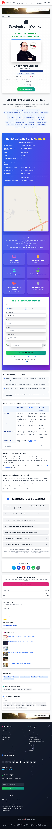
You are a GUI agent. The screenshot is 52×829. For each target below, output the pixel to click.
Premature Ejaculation (8, 679)
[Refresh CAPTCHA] (44, 345)
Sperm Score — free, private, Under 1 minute (12, 808)
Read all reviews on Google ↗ (10, 625)
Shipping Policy (6, 737)
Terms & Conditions (7, 733)
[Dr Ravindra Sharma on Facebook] (22, 85)
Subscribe (13, 788)
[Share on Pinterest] (23, 568)
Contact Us (33, 2)
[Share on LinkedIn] (28, 568)
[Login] (48, 2)
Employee (31, 750)
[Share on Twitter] (14, 568)
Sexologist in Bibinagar (27, 703)
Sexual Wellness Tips (25, 676)
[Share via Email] (38, 568)
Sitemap (5, 730)
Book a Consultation (26, 584)
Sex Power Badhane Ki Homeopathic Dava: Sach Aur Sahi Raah (22, 658)
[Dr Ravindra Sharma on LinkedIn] (24, 85)
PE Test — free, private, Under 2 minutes (11, 802)
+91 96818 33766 (7, 769)
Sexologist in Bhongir (17, 703)
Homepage (8, 2)
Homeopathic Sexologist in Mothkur (24, 689)
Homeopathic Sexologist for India (36, 741)
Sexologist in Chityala (30, 705)
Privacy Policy (37, 356)
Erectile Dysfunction (43, 676)
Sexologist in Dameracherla (9, 707)
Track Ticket (31, 748)
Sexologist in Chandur (20, 705)
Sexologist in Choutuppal (41, 705)
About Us (27, 2)
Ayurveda (20, 73)
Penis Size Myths (7, 676)
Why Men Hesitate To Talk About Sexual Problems (19, 663)
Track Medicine (39, 2)
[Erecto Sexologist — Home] (3, 2)
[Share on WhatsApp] (33, 568)
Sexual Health (34, 676)
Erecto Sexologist (31, 819)
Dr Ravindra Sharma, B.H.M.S (26, 549)
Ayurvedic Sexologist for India (35, 739)
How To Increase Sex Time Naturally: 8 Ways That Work (20, 652)
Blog (14, 2)
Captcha (8, 342)
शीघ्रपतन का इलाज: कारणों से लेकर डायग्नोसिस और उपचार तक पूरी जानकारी (21, 636)
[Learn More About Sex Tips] (26, 11)
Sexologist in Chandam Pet (9, 705)
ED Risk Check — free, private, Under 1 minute (12, 806)
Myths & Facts (16, 676)
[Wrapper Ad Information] (26, 716)
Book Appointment (20, 2)
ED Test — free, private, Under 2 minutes (11, 799)
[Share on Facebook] (19, 568)
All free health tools (6, 810)
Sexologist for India (33, 735)
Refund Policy (6, 739)
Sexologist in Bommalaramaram (40, 703)
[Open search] (45, 2)
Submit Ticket (32, 746)
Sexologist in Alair (7, 703)
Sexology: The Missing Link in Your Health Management (21, 647)
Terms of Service (28, 356)
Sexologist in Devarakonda (21, 707)
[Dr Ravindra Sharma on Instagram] (30, 85)
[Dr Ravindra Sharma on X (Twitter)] (27, 85)
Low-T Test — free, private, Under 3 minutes (12, 804)
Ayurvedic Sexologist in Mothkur (10, 689)
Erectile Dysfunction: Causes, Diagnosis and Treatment (20, 641)
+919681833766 (27, 89)
